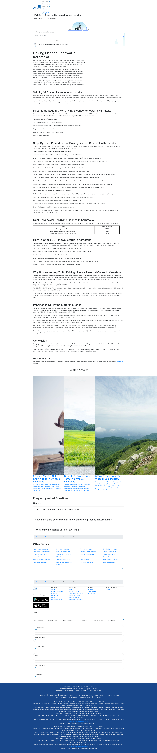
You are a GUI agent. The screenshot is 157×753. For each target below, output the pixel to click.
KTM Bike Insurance (62, 557)
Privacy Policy (82, 689)
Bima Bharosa (92, 689)
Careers (53, 597)
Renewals (90, 589)
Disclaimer (67, 687)
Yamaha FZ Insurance (109, 562)
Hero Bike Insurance (62, 549)
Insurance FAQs (74, 591)
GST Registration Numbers (68, 689)
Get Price (56, 40)
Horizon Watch (74, 597)
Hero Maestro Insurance (63, 551)
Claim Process (92, 591)
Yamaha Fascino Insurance (88, 551)
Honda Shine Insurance (40, 554)
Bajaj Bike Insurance (109, 554)
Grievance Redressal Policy (64, 690)
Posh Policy (97, 690)
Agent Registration (57, 599)
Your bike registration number (45, 32)
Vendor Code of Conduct (77, 593)
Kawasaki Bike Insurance (40, 562)
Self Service (91, 593)
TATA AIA (108, 589)
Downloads (84, 687)
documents (120, 361)
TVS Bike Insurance (86, 549)
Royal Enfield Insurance (87, 554)
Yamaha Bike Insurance (63, 554)
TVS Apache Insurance (63, 559)
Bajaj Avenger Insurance (110, 559)
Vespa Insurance (85, 559)
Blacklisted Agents (86, 690)
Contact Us (54, 595)
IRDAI (91, 687)
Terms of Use (76, 687)
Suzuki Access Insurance (87, 557)
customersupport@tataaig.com (78, 721)
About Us (54, 589)
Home (37, 537)
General (76, 690)
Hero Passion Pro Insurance (41, 551)
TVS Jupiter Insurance (110, 549)
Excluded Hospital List (76, 599)
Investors (54, 593)
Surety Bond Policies (75, 595)
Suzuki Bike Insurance (109, 557)
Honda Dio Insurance (109, 551)
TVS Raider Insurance (86, 562)
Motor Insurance (46, 537)
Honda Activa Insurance (40, 549)
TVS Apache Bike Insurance (41, 559)
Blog (70, 589)
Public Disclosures (57, 591)
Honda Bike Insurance (40, 557)
